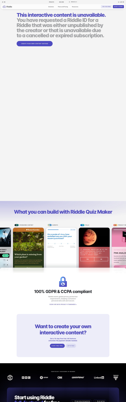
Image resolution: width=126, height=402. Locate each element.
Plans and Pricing (63, 6)
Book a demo (118, 6)
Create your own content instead (34, 43)
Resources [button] (75, 6)
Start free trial (57, 345)
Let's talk (70, 345)
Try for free (106, 6)
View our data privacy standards (62, 304)
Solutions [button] (51, 6)
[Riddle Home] (7, 6)
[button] (4, 2)
